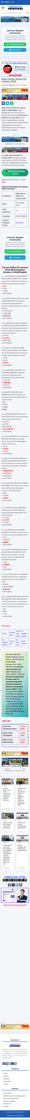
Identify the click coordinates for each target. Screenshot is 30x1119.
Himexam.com (16, 657)
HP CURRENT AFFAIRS (24, 634)
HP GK (4, 633)
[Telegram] (16, 884)
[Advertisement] (15, 1007)
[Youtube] (20, 884)
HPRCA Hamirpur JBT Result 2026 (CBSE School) (22, 848)
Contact (5, 1084)
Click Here (19, 223)
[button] (3, 103)
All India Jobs (17, 642)
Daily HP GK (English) (9, 1101)
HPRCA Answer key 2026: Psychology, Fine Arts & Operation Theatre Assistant (7, 794)
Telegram (9, 701)
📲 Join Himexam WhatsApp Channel (15, 172)
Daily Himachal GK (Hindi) (10, 1098)
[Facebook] (9, 884)
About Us (5, 1076)
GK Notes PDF (7, 1104)
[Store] (15, 1063)
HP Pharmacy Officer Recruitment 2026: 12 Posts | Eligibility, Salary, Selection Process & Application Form (22, 797)
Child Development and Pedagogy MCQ (14, 1096)
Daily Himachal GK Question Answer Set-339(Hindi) (7, 825)
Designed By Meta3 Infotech (15, 1115)
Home (5, 1073)
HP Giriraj (6, 1106)
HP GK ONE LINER (18, 634)
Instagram (20, 701)
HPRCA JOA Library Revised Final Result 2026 (22, 825)
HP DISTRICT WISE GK (5, 642)
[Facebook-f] (3, 1063)
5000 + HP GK (7, 1093)
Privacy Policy (7, 1081)
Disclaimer (6, 1079)
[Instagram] (13, 884)
